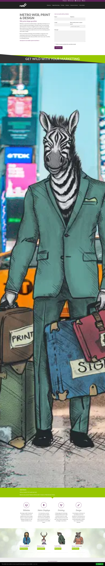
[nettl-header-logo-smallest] (27, 5)
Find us (53, 494)
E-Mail (56, 22)
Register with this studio (35, 494)
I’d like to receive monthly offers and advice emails (66, 44)
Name (55, 16)
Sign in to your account (24, 494)
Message (56, 29)
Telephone (72, 16)
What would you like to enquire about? (76, 23)
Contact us (42, 494)
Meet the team (48, 494)
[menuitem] (49, 5)
